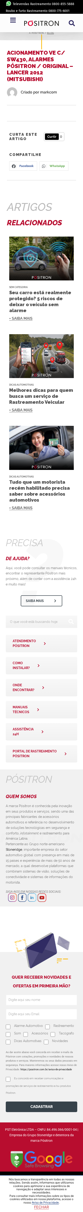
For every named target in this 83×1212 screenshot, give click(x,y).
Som (17, 1033)
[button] (71, 23)
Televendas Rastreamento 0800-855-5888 (43, 4)
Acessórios (40, 1033)
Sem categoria (18, 287)
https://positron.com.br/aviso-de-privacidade (46, 1069)
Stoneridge (14, 849)
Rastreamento (63, 1026)
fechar (41, 1207)
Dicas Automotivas (21, 385)
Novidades (60, 1041)
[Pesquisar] (71, 622)
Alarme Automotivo (28, 1026)
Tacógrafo (66, 1033)
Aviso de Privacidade (45, 1202)
